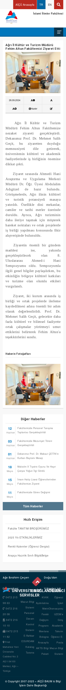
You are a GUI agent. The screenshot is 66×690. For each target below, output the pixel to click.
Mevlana (44, 631)
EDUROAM (27, 641)
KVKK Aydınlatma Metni (42, 603)
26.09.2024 (14, 100)
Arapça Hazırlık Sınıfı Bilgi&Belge (28, 555)
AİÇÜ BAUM (44, 681)
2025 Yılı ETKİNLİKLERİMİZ (25, 537)
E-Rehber (29, 635)
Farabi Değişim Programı (43, 619)
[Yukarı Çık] (37, 581)
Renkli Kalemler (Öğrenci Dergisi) (29, 546)
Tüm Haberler (33, 506)
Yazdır (34, 108)
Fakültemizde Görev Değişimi (33, 492)
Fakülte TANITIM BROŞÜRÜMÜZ (28, 528)
